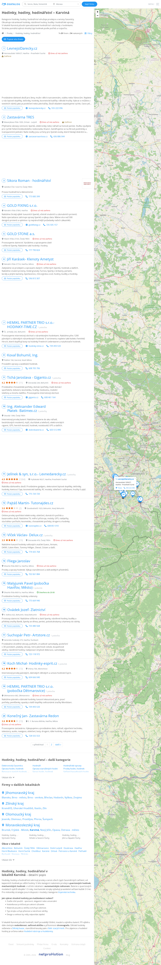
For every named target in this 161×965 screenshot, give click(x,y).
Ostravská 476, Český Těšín (39, 540)
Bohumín (18, 848)
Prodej (9, 33)
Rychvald (6, 854)
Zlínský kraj (15, 803)
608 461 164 (49, 397)
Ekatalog (13, 4)
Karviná (34, 830)
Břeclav (48, 797)
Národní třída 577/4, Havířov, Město (19, 264)
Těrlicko (24, 854)
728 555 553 (34, 735)
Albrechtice (7, 848)
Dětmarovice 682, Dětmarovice (17, 695)
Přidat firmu (42, 944)
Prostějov (27, 819)
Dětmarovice (42, 848)
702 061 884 (34, 574)
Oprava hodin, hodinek (12, 768)
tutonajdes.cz (35, 525)
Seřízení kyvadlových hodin (76, 771)
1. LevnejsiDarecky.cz (125, 479)
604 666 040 (34, 677)
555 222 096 (57, 108)
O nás (54, 944)
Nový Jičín (45, 830)
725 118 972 (34, 654)
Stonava (15, 854)
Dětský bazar (18, 928)
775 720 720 (34, 493)
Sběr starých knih (56, 928)
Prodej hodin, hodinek (73, 768)
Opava (56, 830)
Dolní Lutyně (56, 848)
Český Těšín (29, 848)
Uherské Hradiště (23, 808)
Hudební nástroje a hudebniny (38, 931)
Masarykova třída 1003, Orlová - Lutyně (20, 122)
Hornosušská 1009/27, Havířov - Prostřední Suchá (24, 53)
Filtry (90, 33)
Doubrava (68, 848)
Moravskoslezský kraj (23, 825)
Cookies (47, 948)
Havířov (78, 848)
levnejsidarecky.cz (37, 108)
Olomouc (16, 819)
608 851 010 (53, 525)
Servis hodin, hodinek (43, 771)
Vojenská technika (66, 892)
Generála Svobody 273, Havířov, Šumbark (21, 640)
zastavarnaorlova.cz (38, 136)
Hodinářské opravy (72, 765)
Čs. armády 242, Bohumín (15, 332)
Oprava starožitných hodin (45, 768)
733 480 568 (34, 626)
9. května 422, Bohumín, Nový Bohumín (20, 615)
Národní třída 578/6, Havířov (16, 210)
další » (58, 744)
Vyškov (68, 797)
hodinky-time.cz (36, 346)
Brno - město (19, 797)
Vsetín (37, 808)
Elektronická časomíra (12, 765)
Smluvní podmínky (25, 944)
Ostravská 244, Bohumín (38, 383)
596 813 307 (34, 278)
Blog (68, 955)
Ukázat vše (7, 777)
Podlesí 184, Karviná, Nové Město (18, 360)
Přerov (37, 819)
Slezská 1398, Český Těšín (14, 415)
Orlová (54, 851)
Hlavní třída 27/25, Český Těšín (17, 239)
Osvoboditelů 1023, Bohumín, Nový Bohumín (45, 508)
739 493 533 (55, 346)
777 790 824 (34, 250)
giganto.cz (33, 397)
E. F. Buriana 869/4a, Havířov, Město (43, 721)
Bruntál (6, 830)
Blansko (6, 797)
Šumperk (48, 819)
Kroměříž (7, 808)
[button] (140, 500)
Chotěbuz (36, 851)
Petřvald (82, 851)
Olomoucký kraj (18, 814)
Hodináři (37, 765)
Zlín (45, 808)
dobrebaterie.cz (36, 429)
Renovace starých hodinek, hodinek (18, 771)
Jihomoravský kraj (20, 793)
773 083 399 (34, 196)
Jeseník (6, 819)
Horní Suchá (24, 851)
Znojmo (77, 797)
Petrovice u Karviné (68, 851)
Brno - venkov (35, 797)
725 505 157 (51, 224)
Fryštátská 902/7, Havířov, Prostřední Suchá (49, 479)
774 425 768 (34, 551)
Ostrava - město (70, 830)
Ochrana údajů (78, 944)
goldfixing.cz (34, 224)
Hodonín (58, 797)
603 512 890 (55, 429)
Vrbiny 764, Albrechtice (37, 669)
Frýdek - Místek (20, 830)
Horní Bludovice (9, 851)
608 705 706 (34, 368)
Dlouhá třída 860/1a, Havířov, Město (19, 566)
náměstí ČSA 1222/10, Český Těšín (18, 187)
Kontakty (64, 944)
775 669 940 (34, 600)
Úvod (10, 944)
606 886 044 (59, 136)
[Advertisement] (47, 77)
